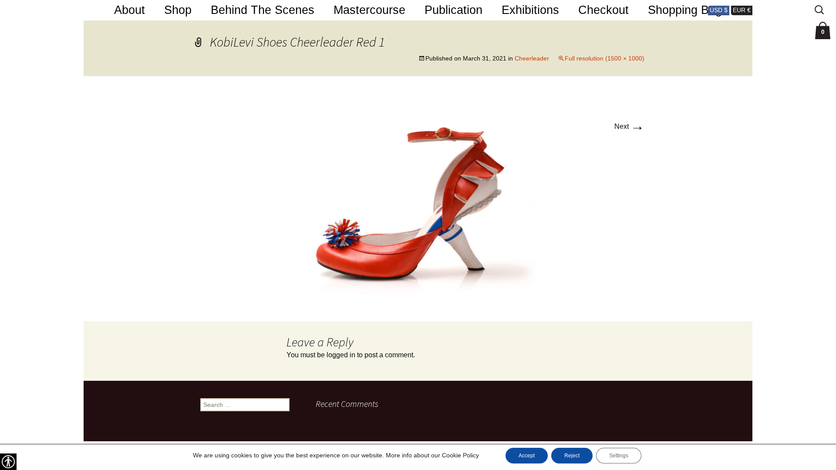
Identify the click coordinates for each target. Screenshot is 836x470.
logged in (341, 355)
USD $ (719, 10)
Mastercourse (369, 10)
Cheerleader (532, 58)
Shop (178, 10)
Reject (572, 456)
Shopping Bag (685, 10)
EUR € (742, 10)
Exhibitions (530, 10)
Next (629, 126)
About (129, 10)
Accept (527, 456)
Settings (618, 456)
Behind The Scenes (262, 10)
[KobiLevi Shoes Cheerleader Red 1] (418, 198)
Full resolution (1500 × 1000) (604, 58)
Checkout (603, 10)
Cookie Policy (460, 455)
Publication (453, 10)
